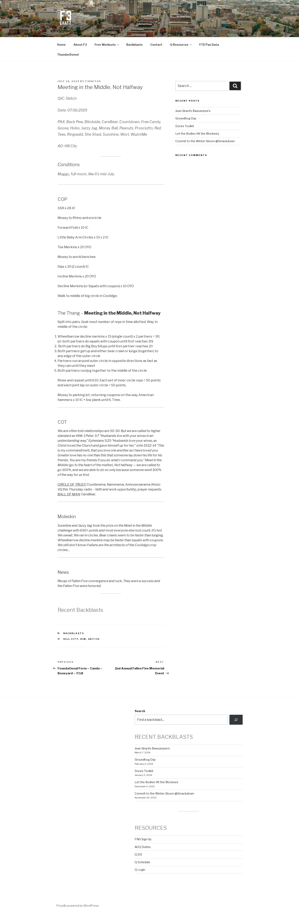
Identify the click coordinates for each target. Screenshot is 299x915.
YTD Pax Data (209, 44)
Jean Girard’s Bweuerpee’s (193, 111)
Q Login (140, 869)
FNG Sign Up (143, 839)
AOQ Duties (143, 847)
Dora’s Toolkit (184, 126)
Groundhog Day (185, 118)
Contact (156, 44)
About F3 (80, 44)
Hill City (70, 639)
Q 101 (138, 854)
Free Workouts (105, 44)
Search (140, 711)
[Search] (236, 719)
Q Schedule (142, 862)
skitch (94, 639)
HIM (83, 639)
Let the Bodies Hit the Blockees (197, 133)
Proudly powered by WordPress (77, 905)
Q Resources (179, 44)
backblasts (73, 633)
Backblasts (134, 44)
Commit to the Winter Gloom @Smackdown (205, 141)
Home (61, 44)
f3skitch (93, 81)
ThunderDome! (68, 54)
